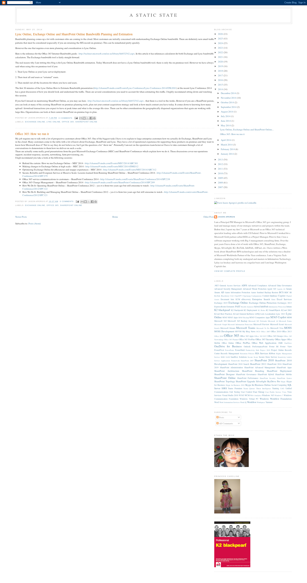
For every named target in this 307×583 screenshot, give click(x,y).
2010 (220, 173)
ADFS (244, 285)
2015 (220, 84)
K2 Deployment (250, 310)
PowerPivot (219, 350)
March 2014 (227, 144)
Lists (262, 314)
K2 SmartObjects (273, 310)
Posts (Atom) (34, 223)
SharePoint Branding (253, 370)
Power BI (273, 346)
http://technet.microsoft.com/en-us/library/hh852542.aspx (107, 53)
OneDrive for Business (228, 346)
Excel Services (284, 299)
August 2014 (227, 111)
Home (115, 216)
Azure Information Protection (237, 292)
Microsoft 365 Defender (257, 321)
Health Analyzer (247, 306)
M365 (224, 317)
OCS (258, 331)
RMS (223, 357)
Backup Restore (271, 292)
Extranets (230, 306)
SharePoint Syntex (284, 378)
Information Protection (277, 306)
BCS (281, 292)
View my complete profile (229, 271)
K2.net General (239, 314)
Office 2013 (287, 331)
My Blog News (248, 331)
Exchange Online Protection (263, 302)
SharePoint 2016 (274, 364)
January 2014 (227, 153)
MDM (289, 317)
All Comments (226, 423)
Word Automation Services (229, 402)
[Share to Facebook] (91, 118)
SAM (228, 357)
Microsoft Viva (276, 328)
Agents (279, 289)
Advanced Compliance (257, 285)
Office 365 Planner (231, 339)
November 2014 (229, 97)
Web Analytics (255, 395)
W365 (241, 395)
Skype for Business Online (258, 384)
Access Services (234, 285)
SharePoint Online (86, 122)
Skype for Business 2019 (235, 385)
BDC (286, 292)
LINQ (257, 314)
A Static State (154, 15)
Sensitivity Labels (285, 357)
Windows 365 (268, 395)
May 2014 (226, 125)
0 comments (65, 118)
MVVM (238, 331)
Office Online (228, 343)
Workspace (261, 402)
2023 (220, 47)
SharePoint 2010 (264, 360)
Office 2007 (265, 331)
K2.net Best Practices (223, 314)
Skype (283, 381)
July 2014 (226, 116)
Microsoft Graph (220, 324)
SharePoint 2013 (258, 364)
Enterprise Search (261, 299)
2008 (220, 182)
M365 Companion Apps (259, 317)
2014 (220, 89)
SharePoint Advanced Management (259, 367)
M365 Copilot (278, 317)
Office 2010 (276, 331)
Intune (289, 306)
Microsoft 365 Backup (237, 321)
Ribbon (272, 353)
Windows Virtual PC (249, 398)
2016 (220, 80)
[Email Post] (76, 118)
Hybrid (257, 306)
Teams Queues (249, 388)
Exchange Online (35, 122)
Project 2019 (265, 350)
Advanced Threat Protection (254, 289)
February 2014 (228, 149)
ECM (238, 299)
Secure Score (253, 357)
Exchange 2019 (221, 303)
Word (216, 402)
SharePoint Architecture (226, 370)
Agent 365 (271, 289)
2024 (220, 43)
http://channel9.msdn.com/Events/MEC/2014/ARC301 (111, 163)
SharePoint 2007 (247, 360)
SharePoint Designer (224, 374)
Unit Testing (234, 392)
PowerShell (240, 350)
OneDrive (288, 343)
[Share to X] (87, 118)
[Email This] (81, 118)
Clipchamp (247, 296)
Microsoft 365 (220, 321)
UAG (282, 388)
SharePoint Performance (247, 378)
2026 (220, 33)
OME (280, 343)
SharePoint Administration (231, 367)
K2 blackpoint (237, 310)
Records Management (230, 353)
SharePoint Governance (246, 374)
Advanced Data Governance (280, 285)
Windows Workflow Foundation (276, 398)
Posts (221, 417)
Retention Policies (247, 353)
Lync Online (53, 122)
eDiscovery (246, 299)
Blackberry (225, 296)
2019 (220, 66)
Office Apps (280, 339)
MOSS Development (224, 331)
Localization (270, 314)
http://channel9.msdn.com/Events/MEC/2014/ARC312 (129, 169)
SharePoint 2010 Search (238, 364)
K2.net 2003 (286, 310)
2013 (220, 159)
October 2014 (228, 102)
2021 (220, 57)
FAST (237, 306)
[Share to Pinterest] (94, 118)
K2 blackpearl (222, 310)
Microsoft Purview (261, 324)
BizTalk (217, 296)
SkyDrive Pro (273, 381)
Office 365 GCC (260, 336)
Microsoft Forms (285, 321)
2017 (220, 75)
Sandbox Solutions (239, 357)
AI (284, 289)
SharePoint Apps (284, 367)
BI (291, 292)
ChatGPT (238, 296)
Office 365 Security (264, 339)
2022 (220, 52)
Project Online (277, 350)
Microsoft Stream (227, 328)
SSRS (224, 388)
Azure (289, 288)
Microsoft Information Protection (240, 324)
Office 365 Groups (275, 336)
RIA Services (261, 353)
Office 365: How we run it (32, 134)
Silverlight (261, 381)
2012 (220, 164)
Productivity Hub (252, 350)
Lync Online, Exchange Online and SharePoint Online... (247, 129)
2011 (220, 168)
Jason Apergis (226, 217)
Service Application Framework (226, 360)
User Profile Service (273, 392)
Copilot (282, 295)
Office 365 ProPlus (247, 339)
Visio (284, 392)
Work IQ (243, 402)
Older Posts (208, 216)
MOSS (288, 328)
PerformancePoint (259, 346)
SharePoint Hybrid (266, 374)
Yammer (269, 402)
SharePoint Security (268, 378)
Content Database (269, 295)
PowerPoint (229, 350)
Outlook (247, 346)
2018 (220, 70)
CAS (232, 296)
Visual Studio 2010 (230, 395)
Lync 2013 (280, 314)
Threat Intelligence (263, 388)
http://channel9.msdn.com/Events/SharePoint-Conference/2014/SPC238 (135, 179)
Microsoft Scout (277, 324)
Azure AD (219, 292)
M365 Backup (243, 317)
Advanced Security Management (228, 289)
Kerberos (250, 314)
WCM (247, 395)
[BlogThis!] (84, 118)
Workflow (251, 402)
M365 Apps (233, 317)
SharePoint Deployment (279, 370)
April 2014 (226, 140)
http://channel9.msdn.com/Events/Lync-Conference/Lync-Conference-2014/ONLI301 (135, 88)
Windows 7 (278, 395)
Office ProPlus (243, 342)
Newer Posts (21, 216)
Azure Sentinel (257, 292)
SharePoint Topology (224, 381)
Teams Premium (235, 388)
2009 (220, 177)
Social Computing (279, 385)
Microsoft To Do (262, 328)
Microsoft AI (273, 321)
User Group (258, 391)
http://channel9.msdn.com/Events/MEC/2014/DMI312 (111, 166)
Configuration (256, 296)
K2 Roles (261, 310)
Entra (273, 299)
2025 (220, 38)
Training (275, 388)
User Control (246, 392)
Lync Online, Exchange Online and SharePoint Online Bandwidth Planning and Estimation (74, 34)
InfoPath (264, 306)
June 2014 (226, 120)
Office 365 (68, 122)
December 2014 (228, 93)
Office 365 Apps (247, 336)
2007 (220, 187)
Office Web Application (264, 342)
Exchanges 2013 (285, 303)
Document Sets (227, 299)
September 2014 (229, 107)
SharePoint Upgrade (245, 381)
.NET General (220, 285)
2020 (220, 61)
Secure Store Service (268, 357)
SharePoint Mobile (283, 374)
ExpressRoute (220, 306)
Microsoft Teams (245, 328)
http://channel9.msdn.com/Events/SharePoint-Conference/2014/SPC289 (120, 182)
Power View (286, 346)
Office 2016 (218, 336)
